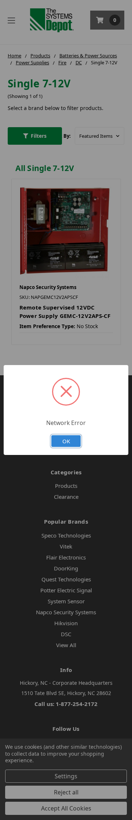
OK (66, 441)
